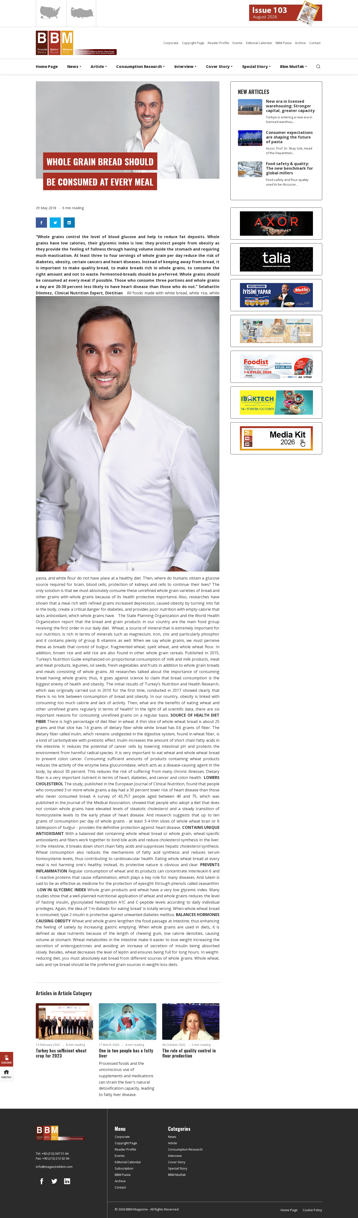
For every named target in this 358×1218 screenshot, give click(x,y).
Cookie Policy (312, 1210)
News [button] (72, 66)
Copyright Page (193, 43)
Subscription (124, 1168)
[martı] (276, 330)
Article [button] (97, 66)
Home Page (47, 66)
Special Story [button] (255, 66)
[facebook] (41, 1185)
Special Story (177, 1168)
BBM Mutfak (177, 1174)
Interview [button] (184, 66)
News (172, 1136)
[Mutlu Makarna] (276, 295)
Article (172, 1143)
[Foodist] (276, 366)
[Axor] (276, 223)
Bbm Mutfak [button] (292, 66)
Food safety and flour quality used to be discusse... (287, 182)
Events (238, 43)
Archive (300, 43)
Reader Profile (218, 43)
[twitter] (54, 1185)
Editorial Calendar (259, 43)
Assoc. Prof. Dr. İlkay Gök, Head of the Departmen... (289, 150)
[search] (318, 66)
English (51, 13)
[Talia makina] (276, 259)
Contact (314, 43)
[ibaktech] (276, 402)
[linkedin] (67, 1185)
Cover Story (176, 1162)
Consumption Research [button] (139, 66)
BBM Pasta (284, 43)
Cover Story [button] (218, 66)
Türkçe (81, 13)
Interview (175, 1155)
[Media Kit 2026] (276, 438)
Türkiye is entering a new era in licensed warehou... (289, 119)
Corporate (171, 43)
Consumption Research (185, 1149)
